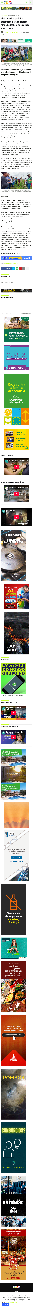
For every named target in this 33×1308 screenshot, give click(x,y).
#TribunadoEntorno (14, 15)
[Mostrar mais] (27, 268)
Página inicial (4, 15)
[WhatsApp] (17, 268)
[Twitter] (13, 268)
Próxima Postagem (26, 313)
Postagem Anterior (7, 313)
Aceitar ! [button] (5, 1305)
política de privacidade (11, 1302)
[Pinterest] (20, 268)
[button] (2, 2)
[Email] (23, 268)
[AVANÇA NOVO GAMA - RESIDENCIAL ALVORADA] (16, 330)
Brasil (16, 263)
